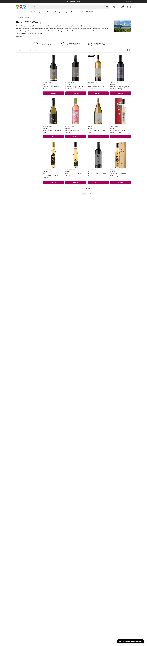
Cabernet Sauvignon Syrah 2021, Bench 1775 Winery (120, 88)
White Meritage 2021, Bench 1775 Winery (96, 88)
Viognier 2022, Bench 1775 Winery (96, 131)
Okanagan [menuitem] (58, 12)
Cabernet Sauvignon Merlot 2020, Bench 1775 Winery (74, 88)
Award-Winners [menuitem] (47, 12)
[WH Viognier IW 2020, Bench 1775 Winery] (75, 155)
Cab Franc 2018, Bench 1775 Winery (97, 175)
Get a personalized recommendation (130, 641)
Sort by (30, 50)
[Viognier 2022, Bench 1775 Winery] (98, 111)
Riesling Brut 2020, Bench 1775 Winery (52, 131)
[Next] (94, 193)
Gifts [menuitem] (25, 12)
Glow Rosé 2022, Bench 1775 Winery (74, 131)
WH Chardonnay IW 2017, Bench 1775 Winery (120, 175)
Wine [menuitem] (17, 12)
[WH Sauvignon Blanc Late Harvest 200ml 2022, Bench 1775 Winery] (53, 155)
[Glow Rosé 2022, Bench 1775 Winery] (75, 111)
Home (17, 17)
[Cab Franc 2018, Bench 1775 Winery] (98, 155)
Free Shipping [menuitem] (35, 12)
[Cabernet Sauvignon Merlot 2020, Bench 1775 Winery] (75, 68)
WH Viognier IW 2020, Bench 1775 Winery (74, 175)
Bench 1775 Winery (47, 82)
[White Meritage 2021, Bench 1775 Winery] (98, 68)
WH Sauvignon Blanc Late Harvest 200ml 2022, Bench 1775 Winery (52, 176)
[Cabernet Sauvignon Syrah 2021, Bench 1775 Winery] (120, 68)
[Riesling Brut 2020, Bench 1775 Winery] (53, 111)
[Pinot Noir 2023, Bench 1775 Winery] (53, 68)
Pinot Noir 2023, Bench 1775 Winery (52, 88)
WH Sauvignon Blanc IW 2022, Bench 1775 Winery (119, 131)
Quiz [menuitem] (83, 12)
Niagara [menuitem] (66, 12)
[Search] (107, 7)
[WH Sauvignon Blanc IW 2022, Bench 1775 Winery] (120, 111)
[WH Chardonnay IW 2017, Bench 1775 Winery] (120, 155)
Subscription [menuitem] (75, 12)
